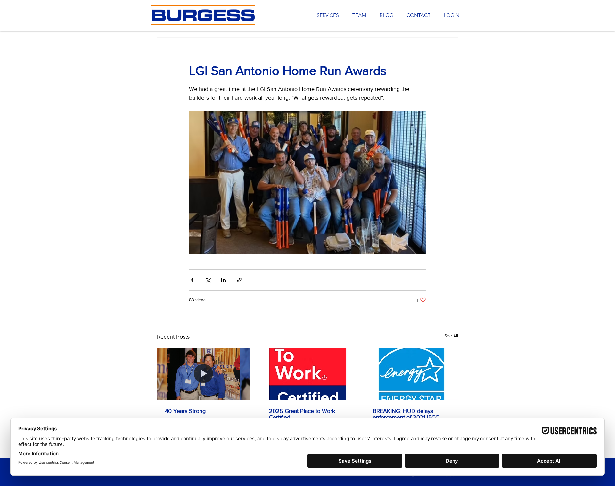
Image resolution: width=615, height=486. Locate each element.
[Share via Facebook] (192, 280)
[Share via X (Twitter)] (208, 280)
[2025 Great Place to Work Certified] (307, 374)
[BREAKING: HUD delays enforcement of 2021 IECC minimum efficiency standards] (411, 374)
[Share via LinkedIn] (223, 280)
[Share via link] (239, 280)
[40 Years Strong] (203, 374)
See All (451, 335)
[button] (416, 15)
